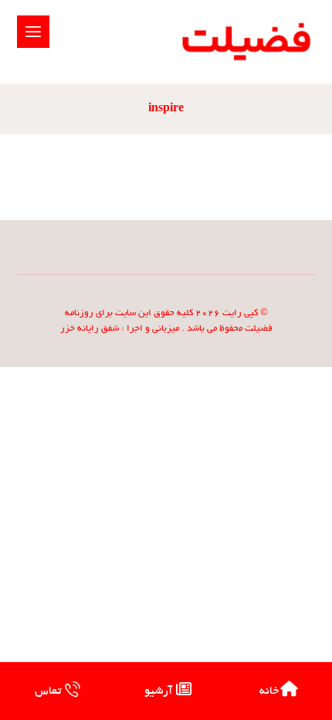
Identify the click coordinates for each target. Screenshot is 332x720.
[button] (33, 31)
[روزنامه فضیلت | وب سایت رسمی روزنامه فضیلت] (244, 41)
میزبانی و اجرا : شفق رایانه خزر (119, 329)
